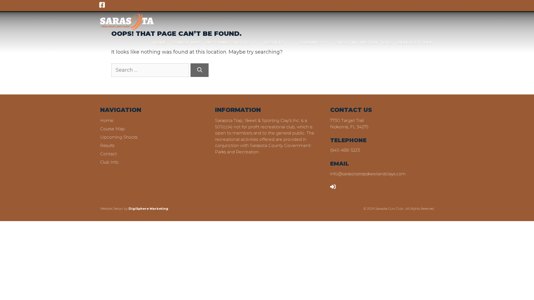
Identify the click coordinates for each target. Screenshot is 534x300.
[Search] (200, 70)
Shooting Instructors (364, 42)
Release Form (414, 42)
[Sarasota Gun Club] (127, 21)
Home (159, 42)
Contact (108, 153)
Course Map (186, 42)
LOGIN (344, 186)
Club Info (310, 42)
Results (274, 42)
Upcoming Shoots (228, 42)
